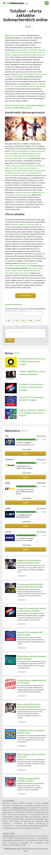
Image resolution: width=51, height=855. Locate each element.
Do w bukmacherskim (25, 539)
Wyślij (10, 340)
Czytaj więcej (21, 576)
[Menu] (47, 3)
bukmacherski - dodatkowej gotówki (25, 492)
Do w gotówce (24, 516)
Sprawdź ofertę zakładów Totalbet (25, 296)
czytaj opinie (26, 449)
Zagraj (25, 453)
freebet (19, 76)
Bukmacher (17, 3)
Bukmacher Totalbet (13, 35)
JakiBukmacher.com (19, 808)
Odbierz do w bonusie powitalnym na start (25, 444)
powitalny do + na (24, 467)
